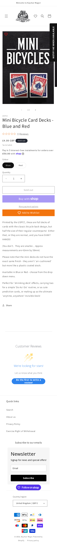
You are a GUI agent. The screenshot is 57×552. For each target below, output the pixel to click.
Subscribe (28, 478)
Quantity (6, 172)
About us (11, 416)
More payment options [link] (28, 206)
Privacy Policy (13, 424)
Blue (10, 166)
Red (22, 166)
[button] (6, 16)
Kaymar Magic (27, 537)
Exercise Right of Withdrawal (20, 431)
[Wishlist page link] (35, 16)
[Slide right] (35, 109)
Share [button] (9, 305)
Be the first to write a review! (28, 381)
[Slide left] (21, 109)
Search (9, 409)
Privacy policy (33, 540)
